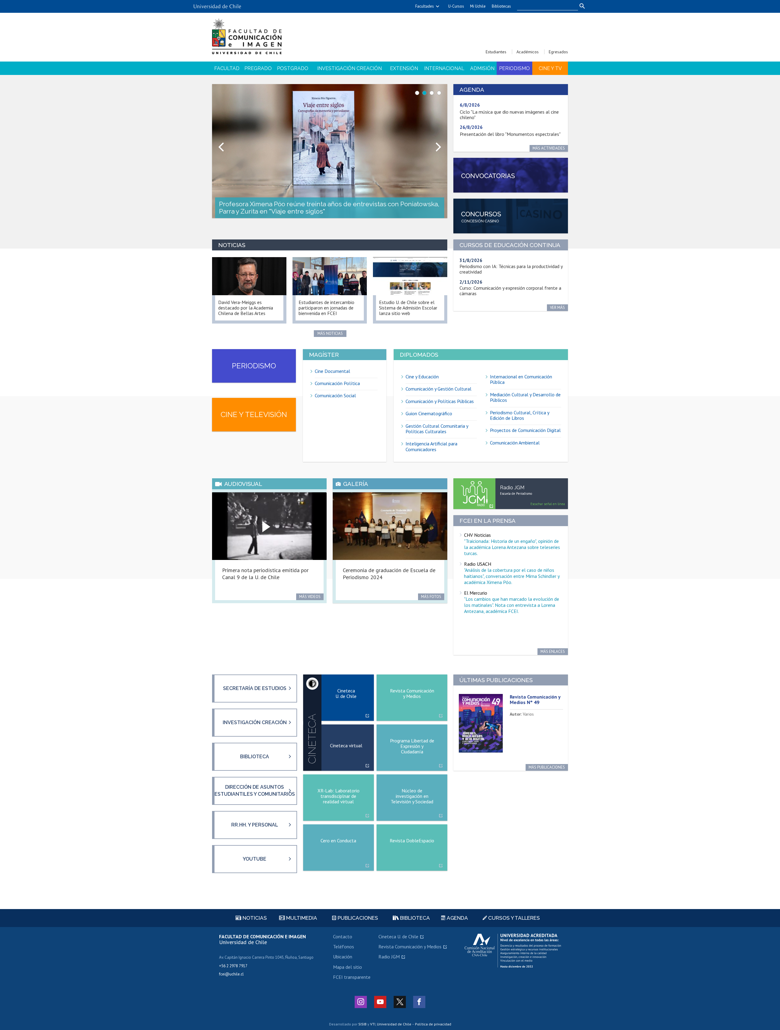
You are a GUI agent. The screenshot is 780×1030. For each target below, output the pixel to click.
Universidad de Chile (394, 1024)
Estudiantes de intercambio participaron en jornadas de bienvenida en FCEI (326, 308)
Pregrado (258, 68)
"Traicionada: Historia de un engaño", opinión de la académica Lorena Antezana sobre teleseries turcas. (512, 547)
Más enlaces (553, 651)
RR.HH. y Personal (254, 825)
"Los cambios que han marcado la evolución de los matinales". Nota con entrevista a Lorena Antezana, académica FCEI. (511, 605)
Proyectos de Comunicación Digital (525, 430)
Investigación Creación (349, 68)
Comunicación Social (335, 395)
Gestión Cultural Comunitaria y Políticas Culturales (437, 428)
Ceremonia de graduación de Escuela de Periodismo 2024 (389, 574)
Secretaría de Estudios (254, 688)
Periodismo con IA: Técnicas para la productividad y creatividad (511, 269)
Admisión (482, 68)
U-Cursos (456, 6)
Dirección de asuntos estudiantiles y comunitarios (254, 790)
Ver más (557, 307)
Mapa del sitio (347, 967)
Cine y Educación (422, 377)
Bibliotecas (501, 6)
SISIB (362, 1024)
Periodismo (514, 68)
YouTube (254, 859)
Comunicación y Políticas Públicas (440, 401)
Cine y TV (550, 68)
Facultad (226, 68)
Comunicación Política (337, 383)
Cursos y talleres (513, 918)
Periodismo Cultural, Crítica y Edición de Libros (519, 415)
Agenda (456, 918)
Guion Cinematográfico (429, 413)
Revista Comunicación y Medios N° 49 (535, 699)
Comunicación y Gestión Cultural (438, 389)
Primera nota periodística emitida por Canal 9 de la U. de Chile (265, 574)
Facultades (424, 6)
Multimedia (301, 918)
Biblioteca (254, 756)
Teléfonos (343, 946)
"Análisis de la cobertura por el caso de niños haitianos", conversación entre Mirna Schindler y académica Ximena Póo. (512, 576)
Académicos (527, 52)
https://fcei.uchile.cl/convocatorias (510, 175)
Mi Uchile (478, 6)
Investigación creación (255, 722)
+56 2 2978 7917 (233, 965)
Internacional (444, 68)
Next (439, 143)
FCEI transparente (351, 977)
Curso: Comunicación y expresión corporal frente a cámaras (510, 290)
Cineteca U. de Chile (398, 936)
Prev (220, 143)
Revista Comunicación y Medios (409, 946)
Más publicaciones (547, 767)
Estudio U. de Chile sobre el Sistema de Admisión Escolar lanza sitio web (408, 308)
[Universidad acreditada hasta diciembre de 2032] (513, 951)
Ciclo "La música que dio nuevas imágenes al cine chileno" (509, 114)
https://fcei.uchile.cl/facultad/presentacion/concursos (510, 216)
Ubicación (342, 957)
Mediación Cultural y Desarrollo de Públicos (525, 397)
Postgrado (292, 68)
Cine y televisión (254, 414)
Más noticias (330, 333)
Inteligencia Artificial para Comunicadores (431, 446)
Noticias (254, 918)
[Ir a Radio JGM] (474, 493)
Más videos (310, 596)
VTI (372, 1024)
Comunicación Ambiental (515, 442)
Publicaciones (357, 918)
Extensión (404, 68)
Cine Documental (332, 371)
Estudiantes (496, 52)
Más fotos (431, 596)
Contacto (342, 936)
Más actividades (549, 148)
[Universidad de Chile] (217, 4)
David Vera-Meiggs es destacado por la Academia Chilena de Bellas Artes (245, 308)
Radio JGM (389, 957)
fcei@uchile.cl (231, 974)
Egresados (558, 52)
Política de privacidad (433, 1024)
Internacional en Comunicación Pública (521, 379)
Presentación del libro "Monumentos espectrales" (510, 134)
